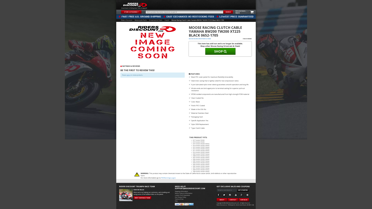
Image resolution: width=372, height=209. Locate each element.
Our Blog (243, 200)
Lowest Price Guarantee (182, 195)
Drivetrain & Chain (155, 20)
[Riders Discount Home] (135, 4)
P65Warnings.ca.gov (168, 178)
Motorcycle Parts (141, 20)
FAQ (176, 201)
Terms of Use (179, 199)
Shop (219, 51)
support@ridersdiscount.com (190, 188)
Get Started (243, 190)
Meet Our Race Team (142, 198)
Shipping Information (181, 191)
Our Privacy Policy (180, 197)
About (222, 200)
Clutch (167, 20)
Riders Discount (126, 20)
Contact (232, 200)
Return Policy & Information (183, 193)
